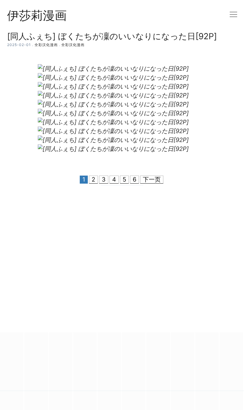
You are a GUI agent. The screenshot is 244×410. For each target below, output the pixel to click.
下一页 (152, 179)
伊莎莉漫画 (37, 15)
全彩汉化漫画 (46, 44)
